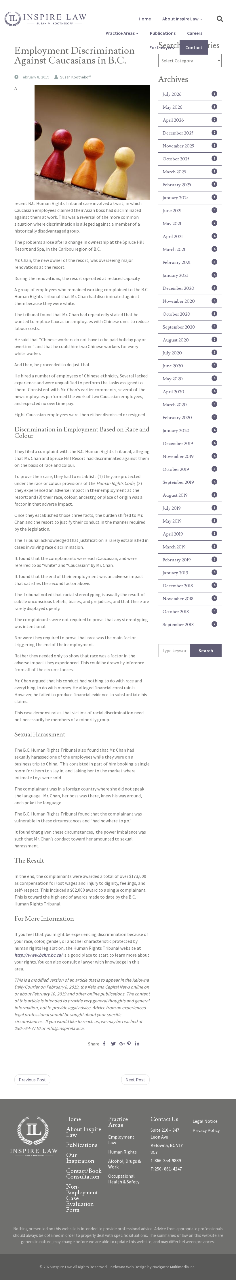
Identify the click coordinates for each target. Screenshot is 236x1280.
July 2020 (189, 353)
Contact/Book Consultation (83, 1174)
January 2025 (189, 198)
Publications (163, 33)
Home (145, 19)
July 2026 (189, 94)
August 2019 (189, 495)
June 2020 (189, 366)
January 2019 (189, 573)
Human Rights (122, 1152)
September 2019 (189, 482)
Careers (194, 33)
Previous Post (32, 1080)
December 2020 (189, 288)
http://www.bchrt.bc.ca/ (38, 955)
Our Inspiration (80, 1158)
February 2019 (189, 560)
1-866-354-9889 (166, 1160)
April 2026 (189, 120)
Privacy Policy (206, 1130)
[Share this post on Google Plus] (121, 1043)
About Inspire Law (180, 19)
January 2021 (189, 275)
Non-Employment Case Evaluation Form (82, 1199)
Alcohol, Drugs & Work (124, 1164)
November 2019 (189, 456)
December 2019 (189, 443)
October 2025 (189, 159)
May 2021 (189, 224)
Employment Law (121, 1139)
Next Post (135, 1080)
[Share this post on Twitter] (113, 1043)
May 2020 (189, 379)
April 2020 (189, 392)
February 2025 (189, 185)
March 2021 (189, 249)
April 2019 (189, 534)
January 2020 (189, 430)
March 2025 (189, 172)
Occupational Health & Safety (123, 1179)
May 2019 (189, 521)
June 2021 (189, 211)
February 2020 (189, 418)
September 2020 (189, 327)
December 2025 (189, 133)
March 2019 (189, 547)
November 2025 (189, 146)
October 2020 (189, 314)
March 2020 (189, 405)
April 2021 (189, 236)
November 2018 (189, 599)
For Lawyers (161, 47)
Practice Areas (121, 33)
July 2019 (189, 508)
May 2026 (189, 107)
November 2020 (189, 301)
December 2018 (189, 586)
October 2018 (189, 612)
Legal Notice (205, 1121)
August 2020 (189, 340)
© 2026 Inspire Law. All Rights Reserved (73, 1266)
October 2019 (189, 469)
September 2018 (189, 624)
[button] (220, 18)
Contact (193, 47)
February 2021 (189, 262)
